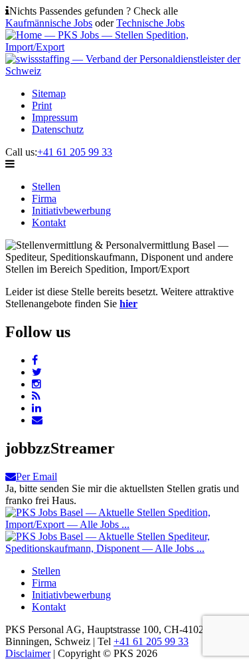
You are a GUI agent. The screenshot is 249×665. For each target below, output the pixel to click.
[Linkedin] (36, 408)
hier (128, 303)
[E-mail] (37, 420)
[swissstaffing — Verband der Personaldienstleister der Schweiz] (124, 70)
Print (42, 105)
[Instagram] (36, 384)
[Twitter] (37, 372)
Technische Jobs (150, 23)
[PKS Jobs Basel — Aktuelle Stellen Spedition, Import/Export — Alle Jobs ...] (124, 524)
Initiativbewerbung (71, 210)
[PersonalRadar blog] (36, 396)
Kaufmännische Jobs (48, 23)
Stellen (46, 186)
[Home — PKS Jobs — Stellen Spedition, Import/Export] (124, 47)
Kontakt (49, 222)
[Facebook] (35, 360)
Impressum (55, 117)
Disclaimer (27, 653)
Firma (44, 198)
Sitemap (49, 93)
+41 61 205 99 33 (74, 152)
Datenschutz (58, 129)
